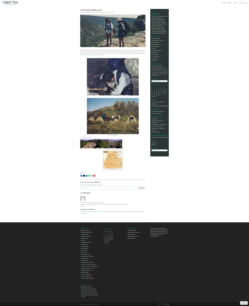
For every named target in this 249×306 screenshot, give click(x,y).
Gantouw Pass (163, 68)
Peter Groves (154, 103)
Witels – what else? (163, 70)
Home (224, 2)
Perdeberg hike (155, 52)
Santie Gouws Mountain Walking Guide (159, 105)
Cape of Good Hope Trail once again (88, 264)
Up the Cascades (155, 58)
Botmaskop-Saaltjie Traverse (157, 40)
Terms (235, 2)
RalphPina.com (155, 17)
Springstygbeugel (155, 42)
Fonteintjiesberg (84, 260)
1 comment (112, 12)
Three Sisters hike (155, 56)
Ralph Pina (83, 12)
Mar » (155, 96)
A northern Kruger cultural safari (87, 278)
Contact (241, 2)
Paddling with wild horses (86, 270)
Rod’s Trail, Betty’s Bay (85, 254)
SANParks (154, 144)
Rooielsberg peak (84, 272)
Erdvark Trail (154, 60)
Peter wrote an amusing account (86, 54)
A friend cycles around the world (158, 101)
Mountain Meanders (156, 131)
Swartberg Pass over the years (87, 262)
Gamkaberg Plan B (85, 258)
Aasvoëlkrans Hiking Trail (157, 50)
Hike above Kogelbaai (163, 72)
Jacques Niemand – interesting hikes (159, 124)
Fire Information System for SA (158, 111)
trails (108, 12)
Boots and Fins (155, 118)
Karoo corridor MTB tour (86, 274)
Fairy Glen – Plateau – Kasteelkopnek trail (89, 266)
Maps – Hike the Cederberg (157, 126)
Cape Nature (154, 142)
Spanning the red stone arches (87, 256)
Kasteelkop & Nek (155, 54)
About (229, 2)
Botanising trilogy (155, 46)
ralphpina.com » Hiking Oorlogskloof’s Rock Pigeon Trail (92, 211)
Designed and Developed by (86, 304)
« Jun (153, 96)
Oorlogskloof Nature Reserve (101, 12)
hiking (93, 12)
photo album (115, 134)
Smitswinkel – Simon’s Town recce (88, 268)
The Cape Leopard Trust (157, 113)
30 (158, 95)
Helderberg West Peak (156, 44)
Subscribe (141, 188)
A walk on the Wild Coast (86, 276)
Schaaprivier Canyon (156, 38)
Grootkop (154, 48)
